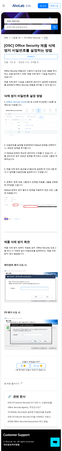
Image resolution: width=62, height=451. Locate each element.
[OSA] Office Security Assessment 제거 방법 (28, 421)
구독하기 (31, 56)
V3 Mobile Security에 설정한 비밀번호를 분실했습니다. (32, 412)
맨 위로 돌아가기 (12, 383)
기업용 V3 (16, 38)
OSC (46, 38)
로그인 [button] (43, 6)
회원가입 (54, 6)
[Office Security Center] (17, 102)
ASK (6, 38)
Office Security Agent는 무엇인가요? (24, 407)
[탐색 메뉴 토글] (3, 6)
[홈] (21, 6)
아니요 (36, 366)
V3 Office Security (32, 38)
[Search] (54, 27)
